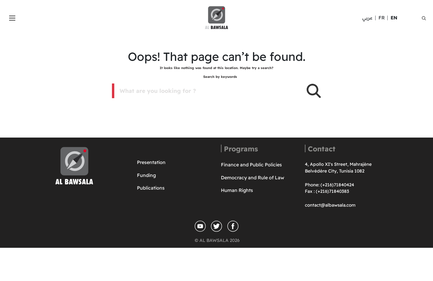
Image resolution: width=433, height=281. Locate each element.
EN (394, 18)
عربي (367, 18)
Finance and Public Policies (251, 165)
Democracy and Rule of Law (252, 177)
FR (382, 18)
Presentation (151, 162)
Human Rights (237, 190)
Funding (146, 175)
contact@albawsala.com (330, 205)
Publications (151, 188)
